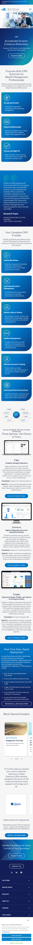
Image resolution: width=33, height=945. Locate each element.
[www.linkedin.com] (16, 873)
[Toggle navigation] (30, 9)
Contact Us (16, 866)
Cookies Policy (6, 932)
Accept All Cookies (16, 935)
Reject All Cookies (16, 939)
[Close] (28, 920)
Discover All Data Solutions (16, 704)
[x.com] (12, 873)
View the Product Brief (16, 496)
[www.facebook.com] (21, 873)
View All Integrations (16, 835)
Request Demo (16, 56)
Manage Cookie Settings (16, 943)
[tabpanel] (16, 38)
